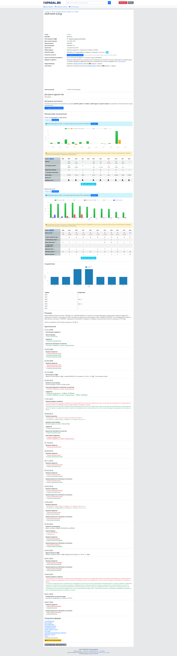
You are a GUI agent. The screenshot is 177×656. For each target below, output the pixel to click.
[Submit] (68, 2)
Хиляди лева (48, 120)
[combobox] (87, 2)
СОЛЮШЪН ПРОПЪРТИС (51, 638)
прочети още (121, 61)
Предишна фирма (50, 644)
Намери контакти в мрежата (76, 55)
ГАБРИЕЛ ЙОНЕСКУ (78, 63)
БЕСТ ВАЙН (47, 631)
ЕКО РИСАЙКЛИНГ (49, 624)
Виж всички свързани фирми (53, 640)
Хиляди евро (55, 120)
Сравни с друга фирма (89, 184)
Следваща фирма (60, 644)
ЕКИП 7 (46, 636)
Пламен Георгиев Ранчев (54, 393)
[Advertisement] (88, 24)
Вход (131, 2)
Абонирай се (123, 2)
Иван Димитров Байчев (53, 514)
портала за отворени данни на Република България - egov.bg (96, 652)
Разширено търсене (61, 7)
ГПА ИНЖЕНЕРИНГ (49, 621)
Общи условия (78, 651)
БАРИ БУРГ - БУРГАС (50, 634)
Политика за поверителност (90, 651)
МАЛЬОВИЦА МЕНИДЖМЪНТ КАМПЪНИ (55, 633)
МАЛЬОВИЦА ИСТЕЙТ (50, 626)
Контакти (102, 651)
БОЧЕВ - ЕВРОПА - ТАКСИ (51, 629)
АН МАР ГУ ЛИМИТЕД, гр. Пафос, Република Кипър (60, 345)
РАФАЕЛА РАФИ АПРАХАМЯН (54, 540)
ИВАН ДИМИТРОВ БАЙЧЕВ (54, 564)
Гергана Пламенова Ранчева (54, 456)
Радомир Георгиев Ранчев (54, 341)
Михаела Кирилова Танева (54, 355)
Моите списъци (74, 7)
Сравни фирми (48, 7)
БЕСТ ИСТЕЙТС (48, 623)
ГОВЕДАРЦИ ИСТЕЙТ (50, 628)
